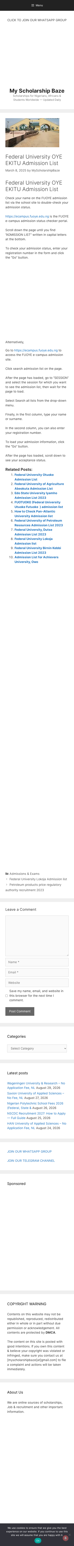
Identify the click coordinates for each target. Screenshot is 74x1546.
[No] (69, 1534)
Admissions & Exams (25, 874)
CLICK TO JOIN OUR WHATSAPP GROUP (37, 20)
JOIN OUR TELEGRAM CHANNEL (31, 1160)
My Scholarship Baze (37, 90)
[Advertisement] (37, 56)
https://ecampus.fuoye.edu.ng (27, 216)
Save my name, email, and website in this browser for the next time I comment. (36, 995)
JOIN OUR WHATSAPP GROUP (29, 1151)
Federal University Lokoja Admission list (38, 879)
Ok (38, 1540)
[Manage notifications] (65, 1538)
